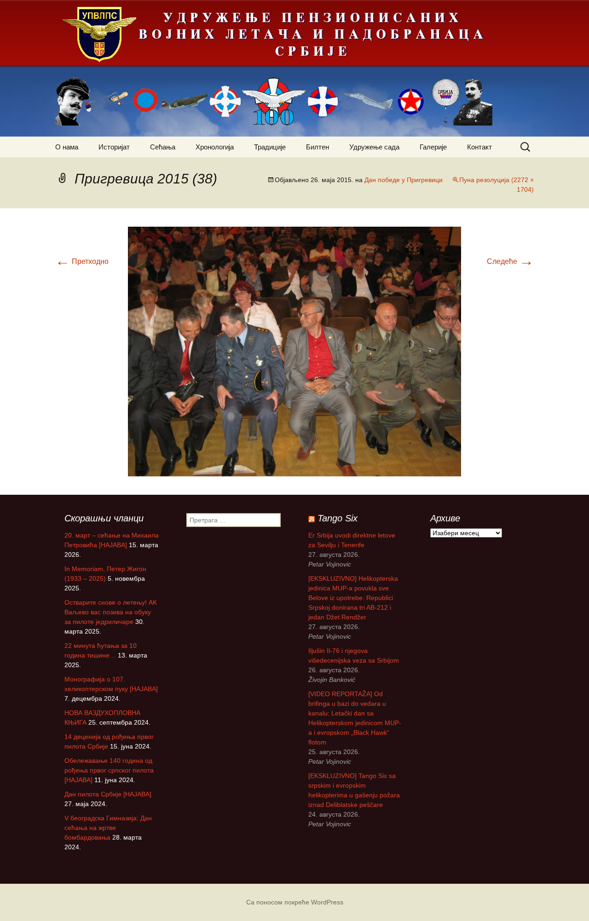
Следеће (510, 261)
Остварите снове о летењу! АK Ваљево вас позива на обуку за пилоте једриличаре (110, 612)
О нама (66, 147)
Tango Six (338, 518)
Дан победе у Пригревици (403, 179)
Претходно (82, 261)
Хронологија (215, 147)
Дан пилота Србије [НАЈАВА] (107, 794)
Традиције (270, 147)
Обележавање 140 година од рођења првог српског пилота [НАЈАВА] (109, 770)
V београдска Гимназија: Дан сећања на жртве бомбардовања (108, 827)
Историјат (114, 147)
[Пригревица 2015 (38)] (294, 351)
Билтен (317, 147)
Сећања (162, 147)
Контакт (479, 147)
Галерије (433, 147)
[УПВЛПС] (294, 68)
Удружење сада (374, 147)
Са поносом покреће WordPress (294, 902)
